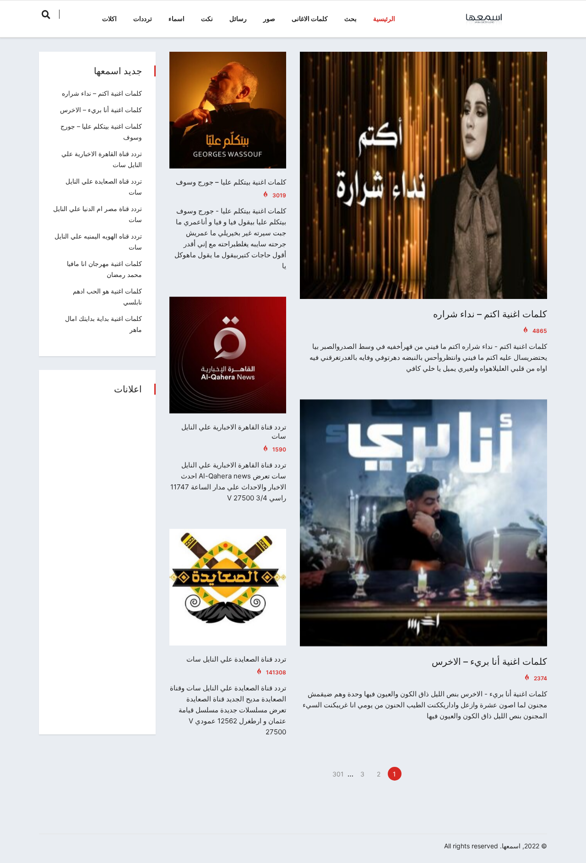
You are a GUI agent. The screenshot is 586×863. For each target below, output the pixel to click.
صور (269, 18)
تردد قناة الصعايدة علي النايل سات (236, 659)
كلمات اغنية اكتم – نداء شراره (490, 314)
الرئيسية (384, 18)
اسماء (176, 18)
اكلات (109, 18)
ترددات (142, 18)
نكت (207, 18)
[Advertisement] (97, 565)
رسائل (238, 18)
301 (338, 774)
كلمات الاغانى (310, 18)
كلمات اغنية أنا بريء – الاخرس (489, 661)
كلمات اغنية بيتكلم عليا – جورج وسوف (231, 182)
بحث (350, 18)
